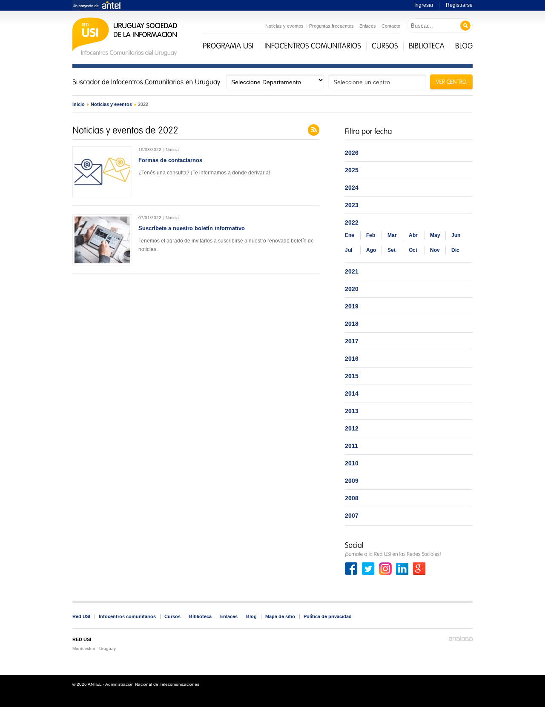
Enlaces (367, 26)
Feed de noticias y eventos (313, 130)
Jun (455, 235)
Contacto (391, 26)
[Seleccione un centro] (377, 81)
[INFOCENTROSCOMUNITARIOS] (312, 46)
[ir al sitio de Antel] (96, 5)
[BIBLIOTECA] (427, 46)
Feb (370, 235)
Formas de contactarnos (170, 160)
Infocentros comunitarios (127, 616)
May (435, 235)
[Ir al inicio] (125, 55)
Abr (413, 235)
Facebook (351, 568)
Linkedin (402, 568)
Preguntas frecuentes (331, 26)
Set (391, 250)
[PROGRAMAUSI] (228, 46)
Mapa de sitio (280, 616)
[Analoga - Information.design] (461, 638)
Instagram (385, 568)
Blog (251, 616)
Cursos (172, 616)
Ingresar (423, 5)
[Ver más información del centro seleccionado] (451, 82)
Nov (435, 250)
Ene (349, 235)
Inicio (78, 104)
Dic (455, 250)
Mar (392, 235)
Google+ (419, 568)
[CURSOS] (385, 46)
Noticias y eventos (284, 26)
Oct (413, 250)
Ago (371, 250)
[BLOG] (464, 46)
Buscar (465, 25)
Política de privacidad (328, 616)
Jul (348, 250)
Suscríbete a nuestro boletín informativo (191, 228)
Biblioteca (200, 616)
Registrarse (459, 5)
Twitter (368, 568)
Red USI (81, 616)
